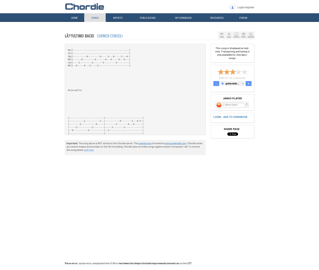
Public (148, 18)
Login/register (245, 7)
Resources (217, 18)
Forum (243, 18)
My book (183, 18)
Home (74, 18)
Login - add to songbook (230, 117)
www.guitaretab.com (176, 143)
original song (145, 143)
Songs (95, 18)
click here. (89, 150)
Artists (118, 18)
